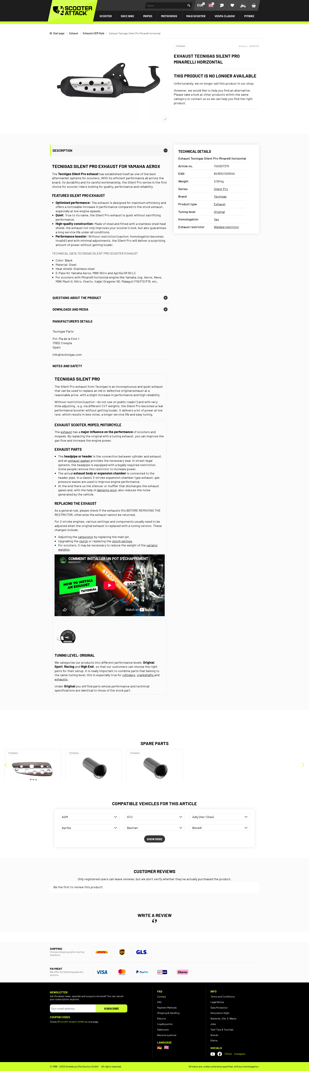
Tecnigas (180, 46)
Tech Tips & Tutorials (221, 1029)
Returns (161, 1018)
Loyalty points (165, 1023)
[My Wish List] (232, 5)
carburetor (85, 537)
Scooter (106, 16)
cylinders (128, 675)
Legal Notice (217, 1002)
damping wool (107, 490)
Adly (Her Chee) (203, 817)
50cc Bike (127, 16)
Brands (214, 1035)
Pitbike (249, 16)
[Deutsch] (159, 1047)
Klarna (213, 1040)
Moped (147, 16)
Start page (59, 33)
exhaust (66, 432)
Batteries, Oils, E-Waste (223, 1018)
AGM (65, 817)
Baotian (132, 828)
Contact (161, 996)
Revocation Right (219, 1012)
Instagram (239, 1053)
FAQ (159, 1002)
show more (154, 839)
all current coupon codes (70, 1021)
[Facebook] (219, 1053)
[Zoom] (165, 119)
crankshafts (145, 675)
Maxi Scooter (195, 16)
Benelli (197, 828)
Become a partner (166, 1035)
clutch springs (122, 541)
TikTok (228, 1053)
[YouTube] (212, 1054)
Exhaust (73, 33)
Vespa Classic (225, 16)
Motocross (169, 16)
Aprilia (66, 828)
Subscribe (111, 1008)
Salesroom (163, 1029)
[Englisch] (166, 1047)
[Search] (189, 5)
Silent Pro (221, 189)
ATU (130, 817)
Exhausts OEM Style (93, 33)
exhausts (61, 679)
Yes (216, 219)
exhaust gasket (79, 460)
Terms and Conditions (222, 996)
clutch (83, 541)
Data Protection (219, 1007)
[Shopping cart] (253, 5)
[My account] (221, 5)
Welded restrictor (226, 227)
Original (219, 212)
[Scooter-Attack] (72, 10)
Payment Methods (167, 1007)
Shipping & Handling (168, 1012)
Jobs (213, 1023)
